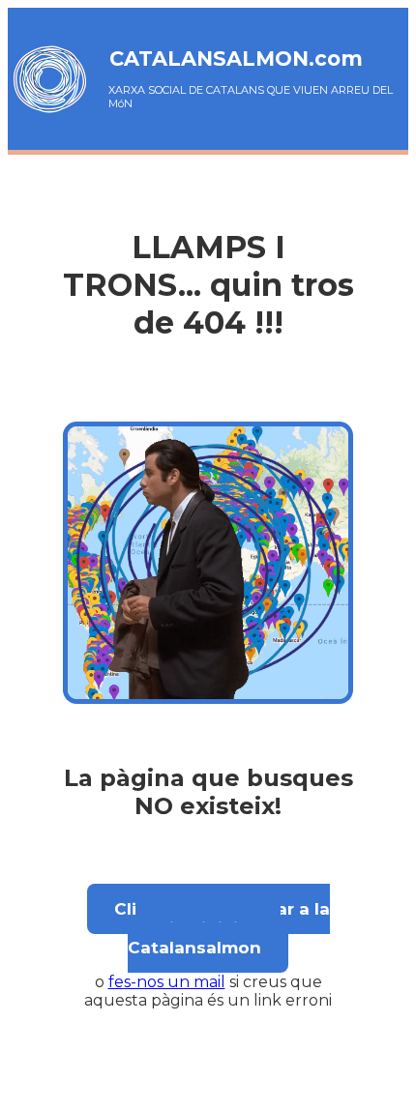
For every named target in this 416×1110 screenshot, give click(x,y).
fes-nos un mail (166, 982)
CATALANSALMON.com (236, 58)
